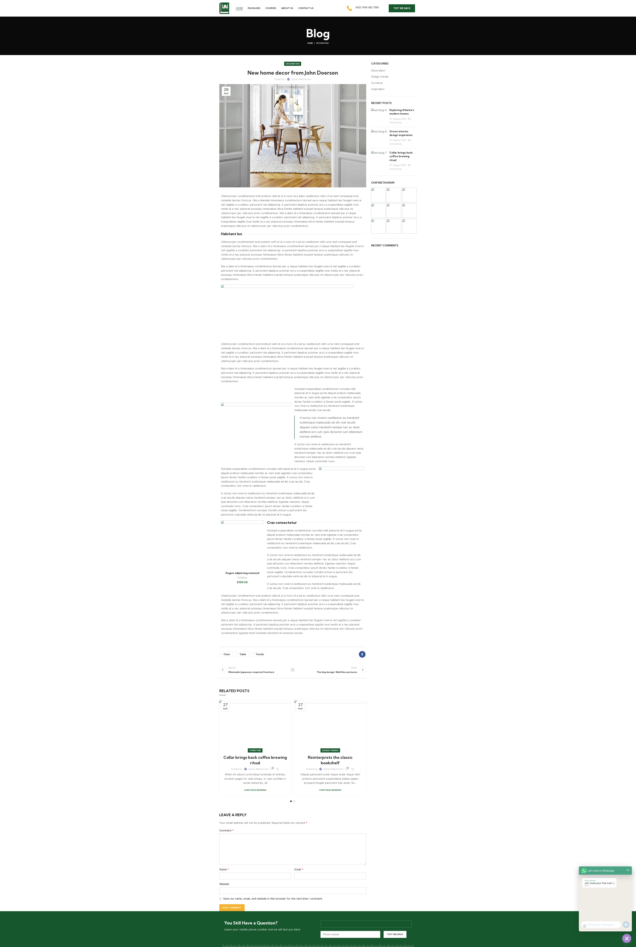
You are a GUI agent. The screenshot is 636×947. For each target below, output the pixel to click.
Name (224, 869)
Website (224, 884)
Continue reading (255, 790)
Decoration (322, 43)
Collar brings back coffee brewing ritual (401, 156)
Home (310, 43)
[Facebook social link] (362, 654)
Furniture (242, 577)
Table (242, 654)
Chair (227, 654)
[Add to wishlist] (261, 526)
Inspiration (377, 89)
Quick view (261, 541)
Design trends (330, 750)
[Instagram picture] (378, 195)
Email (298, 869)
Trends (260, 654)
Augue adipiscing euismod (242, 573)
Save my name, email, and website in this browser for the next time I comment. (273, 898)
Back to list (293, 669)
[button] (261, 533)
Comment (226, 830)
